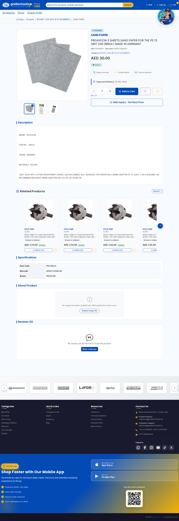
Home (21, 19)
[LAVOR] (86, 388)
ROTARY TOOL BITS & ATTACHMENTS (53, 19)
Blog (48, 423)
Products (30, 19)
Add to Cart (128, 91)
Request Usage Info (89, 311)
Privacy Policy (96, 419)
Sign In (48, 416)
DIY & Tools (5, 419)
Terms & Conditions (98, 416)
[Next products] (160, 226)
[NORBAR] (110, 388)
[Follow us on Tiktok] (164, 447)
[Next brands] (175, 388)
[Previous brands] (4, 388)
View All (156, 191)
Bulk (150, 5)
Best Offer (5, 412)
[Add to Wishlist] (145, 91)
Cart (175, 4)
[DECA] (133, 388)
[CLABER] (63, 388)
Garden (4, 433)
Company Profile (52, 412)
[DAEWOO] (16, 388)
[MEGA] (156, 388)
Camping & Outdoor (9, 423)
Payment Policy (97, 423)
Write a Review (89, 349)
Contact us (50, 419)
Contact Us (95, 412)
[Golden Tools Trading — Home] (21, 5)
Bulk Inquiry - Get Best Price (128, 102)
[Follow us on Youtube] (158, 447)
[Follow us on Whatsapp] (138, 447)
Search (127, 5)
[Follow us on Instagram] (151, 447)
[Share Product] (157, 91)
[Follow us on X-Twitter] (171, 447)
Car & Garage (6, 430)
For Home (5, 416)
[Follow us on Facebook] (145, 447)
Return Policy (96, 426)
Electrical (5, 426)
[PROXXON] (40, 388)
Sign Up (162, 5)
